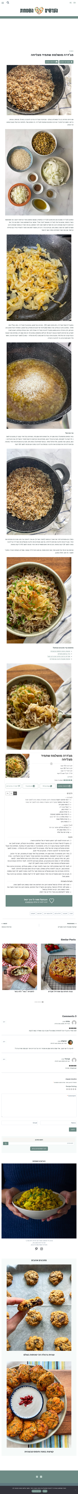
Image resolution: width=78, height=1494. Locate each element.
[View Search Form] (8, 2)
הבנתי (45, 1491)
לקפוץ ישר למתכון (65, 62)
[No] (76, 1490)
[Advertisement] (39, 33)
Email (35, 1123)
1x (15, 793)
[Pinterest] (37, 1477)
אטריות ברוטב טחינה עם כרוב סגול (58, 656)
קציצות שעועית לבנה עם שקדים (60, 659)
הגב (4, 1022)
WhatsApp (46, 786)
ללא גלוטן (57, 913)
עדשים (39, 913)
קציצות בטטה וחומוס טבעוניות (60, 651)
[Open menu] (2, 2)
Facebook (29, 786)
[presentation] (58, 967)
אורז (71, 913)
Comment (71, 1096)
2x (11, 793)
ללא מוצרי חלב (48, 913)
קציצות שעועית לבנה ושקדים (67, 925)
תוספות (71, 51)
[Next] (5, 972)
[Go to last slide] (72, 972)
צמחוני (33, 913)
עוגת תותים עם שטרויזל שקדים (60, 991)
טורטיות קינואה (6, 925)
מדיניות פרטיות (36, 1491)
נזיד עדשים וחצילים (64, 654)
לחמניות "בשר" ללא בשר (24, 991)
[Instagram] (41, 1477)
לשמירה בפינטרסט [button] (12, 786)
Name (73, 1123)
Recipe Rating (71, 1086)
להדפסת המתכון (51, 62)
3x (7, 793)
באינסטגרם (29, 902)
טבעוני (65, 913)
